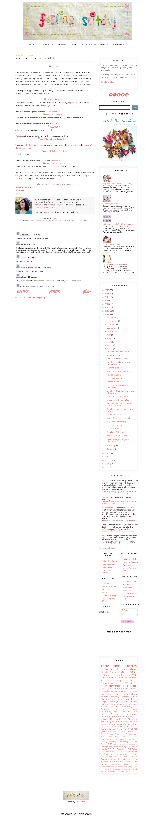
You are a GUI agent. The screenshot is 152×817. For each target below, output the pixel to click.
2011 (107, 453)
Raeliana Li (106, 497)
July (109, 335)
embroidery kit (130, 717)
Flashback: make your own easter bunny (118, 363)
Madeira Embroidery (108, 766)
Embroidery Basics (109, 561)
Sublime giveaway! (110, 204)
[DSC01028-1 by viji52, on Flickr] (55, 127)
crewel (134, 714)
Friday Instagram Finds (119, 673)
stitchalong (126, 712)
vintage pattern (119, 724)
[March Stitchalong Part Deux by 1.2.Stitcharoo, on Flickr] (55, 151)
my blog (51, 205)
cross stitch (110, 669)
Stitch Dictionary (108, 564)
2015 (107, 304)
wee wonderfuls (120, 764)
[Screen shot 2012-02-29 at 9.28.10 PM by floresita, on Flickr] (55, 184)
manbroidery (106, 739)
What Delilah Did (130, 729)
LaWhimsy (52, 112)
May (109, 342)
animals (104, 719)
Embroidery (128, 585)
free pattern (120, 688)
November (112, 321)
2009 (107, 460)
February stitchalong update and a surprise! (120, 404)
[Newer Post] (22, 293)
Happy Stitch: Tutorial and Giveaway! (117, 184)
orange (134, 762)
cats (115, 709)
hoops (116, 712)
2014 (107, 307)
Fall (135, 727)
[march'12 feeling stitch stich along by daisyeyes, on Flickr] (55, 139)
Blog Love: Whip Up (115, 432)
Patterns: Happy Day (116, 429)
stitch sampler (123, 754)
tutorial (123, 677)
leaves (134, 737)
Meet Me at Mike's (109, 587)
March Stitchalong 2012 (47, 220)
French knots (116, 699)
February (111, 446)
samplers (124, 709)
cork (119, 762)
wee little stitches (114, 747)
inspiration (129, 669)
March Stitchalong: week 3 (118, 396)
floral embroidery (120, 722)
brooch (125, 737)
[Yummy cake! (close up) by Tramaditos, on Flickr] (55, 163)
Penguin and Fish (124, 749)
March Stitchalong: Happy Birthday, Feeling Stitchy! (118, 440)
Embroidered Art (130, 581)
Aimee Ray (132, 724)
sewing (104, 747)
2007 (107, 467)
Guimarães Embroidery (118, 742)
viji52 (56, 124)
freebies (119, 685)
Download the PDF (23, 187)
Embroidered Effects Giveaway (115, 264)
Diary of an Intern (129, 747)
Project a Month (67, 45)
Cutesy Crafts (132, 764)
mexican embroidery (122, 769)
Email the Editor (108, 82)
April (109, 345)
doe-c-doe (126, 762)
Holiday (105, 672)
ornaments (117, 691)
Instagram (38, 205)
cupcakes (123, 732)
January (111, 449)
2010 (107, 457)
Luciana (56, 160)
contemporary (117, 704)
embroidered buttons (111, 717)
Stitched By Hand (130, 594)
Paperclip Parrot (114, 382)
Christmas (123, 672)
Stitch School (107, 567)
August (110, 331)
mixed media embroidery (125, 744)
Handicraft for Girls (108, 749)
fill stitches (106, 727)
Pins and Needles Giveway (118, 352)
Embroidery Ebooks (123, 734)
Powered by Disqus (107, 548)
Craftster (105, 584)
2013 (107, 311)
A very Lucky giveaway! (117, 435)
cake (31, 220)
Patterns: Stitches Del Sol (118, 359)
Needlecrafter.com (130, 562)
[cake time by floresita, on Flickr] (55, 66)
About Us (33, 45)
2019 (107, 290)
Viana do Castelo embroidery (124, 752)
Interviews (118, 45)
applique (105, 704)
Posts (125, 610)
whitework (132, 732)
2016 (107, 301)
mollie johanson (68, 220)
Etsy (112, 672)
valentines (132, 702)
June (109, 338)
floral (125, 699)
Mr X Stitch (106, 590)
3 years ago (125, 493)
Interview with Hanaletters (118, 400)
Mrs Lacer (106, 688)
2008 (107, 464)
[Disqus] (54, 259)
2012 (107, 314)
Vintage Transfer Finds (44, 207)
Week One (19, 190)
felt (116, 672)
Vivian (104, 481)
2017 (107, 297)
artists (133, 694)
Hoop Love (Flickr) (130, 559)
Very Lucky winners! (115, 425)
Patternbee (127, 565)
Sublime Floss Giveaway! (113, 244)
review (121, 739)
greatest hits (121, 702)
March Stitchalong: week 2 (118, 418)
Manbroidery (128, 588)
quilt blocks (113, 732)
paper (113, 754)
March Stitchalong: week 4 (118, 371)
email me (49, 212)
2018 (107, 294)
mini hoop (105, 754)
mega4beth (72, 103)
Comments (127, 614)
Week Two (19, 194)
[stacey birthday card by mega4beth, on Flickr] (55, 100)
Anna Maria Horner (123, 772)
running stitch (107, 764)
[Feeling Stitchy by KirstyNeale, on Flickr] (76, 799)
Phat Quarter (128, 591)
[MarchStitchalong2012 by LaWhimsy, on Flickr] (54, 115)
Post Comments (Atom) (35, 298)
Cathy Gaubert (107, 734)
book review (122, 694)
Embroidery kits (119, 714)
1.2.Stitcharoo (30, 145)
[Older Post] (87, 293)
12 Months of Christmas (95, 45)
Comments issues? (115, 415)
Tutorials (48, 45)
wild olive (83, 220)
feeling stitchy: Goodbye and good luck (114, 520)
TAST (110, 744)
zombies (113, 772)
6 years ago (131, 520)
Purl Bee (105, 593)
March (110, 349)
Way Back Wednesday (116, 378)
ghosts (104, 732)
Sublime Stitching (109, 596)
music (115, 739)
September (112, 328)
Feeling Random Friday (111, 729)
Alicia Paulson (124, 757)
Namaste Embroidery (124, 766)
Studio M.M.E (111, 762)
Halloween (131, 685)
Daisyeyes (19, 136)
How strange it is (114, 375)
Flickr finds (110, 665)
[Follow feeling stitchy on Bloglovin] (127, 623)
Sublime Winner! (114, 355)
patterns (130, 665)
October (111, 324)
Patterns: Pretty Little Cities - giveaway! (118, 224)
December (112, 318)
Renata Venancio (108, 508)
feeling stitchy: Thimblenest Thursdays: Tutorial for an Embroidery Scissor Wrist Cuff (119, 492)
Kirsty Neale (80, 802)
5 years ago (125, 503)
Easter (130, 727)
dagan (104, 535)
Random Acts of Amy (119, 679)
